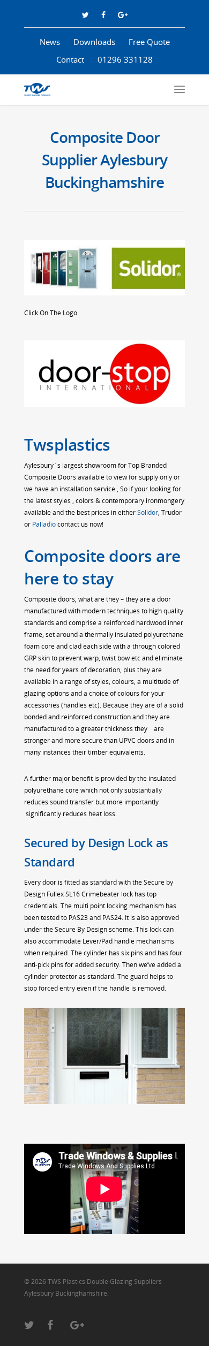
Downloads (94, 41)
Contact (70, 59)
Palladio (44, 524)
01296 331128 (125, 59)
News (50, 41)
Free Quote (149, 41)
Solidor (147, 512)
